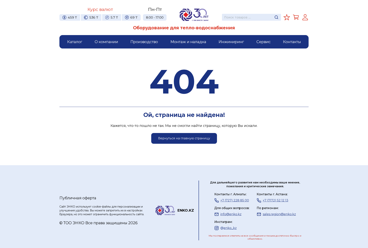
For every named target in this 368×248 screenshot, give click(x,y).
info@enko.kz (231, 214)
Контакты (292, 41)
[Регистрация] (305, 17)
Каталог (74, 41)
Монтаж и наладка (188, 41)
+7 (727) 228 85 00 (234, 200)
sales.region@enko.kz (279, 214)
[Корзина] (295, 17)
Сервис (263, 41)
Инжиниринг (231, 41)
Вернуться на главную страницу (184, 138)
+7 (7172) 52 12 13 (275, 200)
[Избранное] (286, 17)
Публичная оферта (77, 198)
